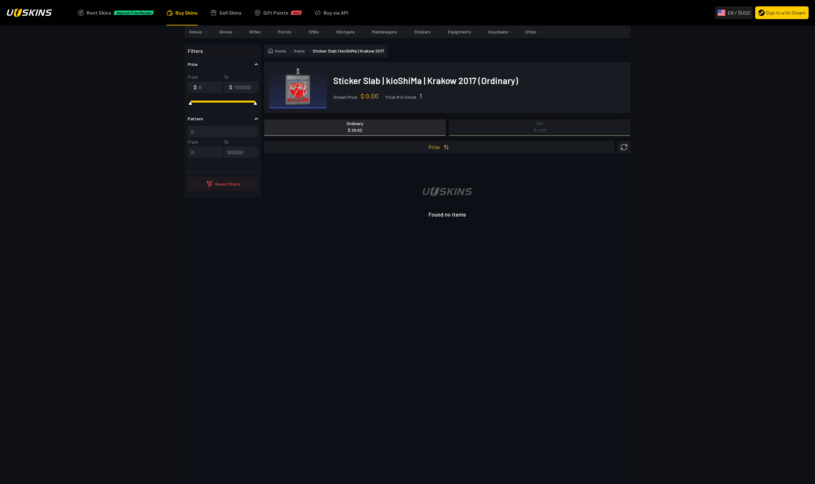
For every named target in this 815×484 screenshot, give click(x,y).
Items (299, 50)
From (193, 77)
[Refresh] (624, 147)
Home (280, 50)
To (226, 77)
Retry (447, 284)
